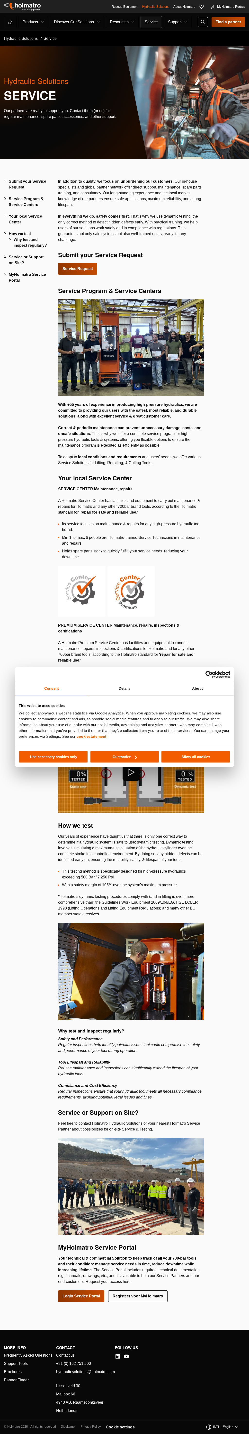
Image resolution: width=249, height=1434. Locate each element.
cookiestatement (92, 736)
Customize (122, 757)
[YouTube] (126, 1356)
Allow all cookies (195, 757)
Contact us (65, 1355)
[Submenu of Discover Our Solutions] (98, 21)
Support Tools (16, 1363)
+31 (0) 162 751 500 (73, 1363)
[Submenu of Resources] (133, 21)
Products (30, 22)
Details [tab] (125, 688)
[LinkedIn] (118, 1356)
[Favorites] (201, 6)
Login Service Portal (81, 1296)
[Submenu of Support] (186, 21)
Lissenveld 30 (68, 1386)
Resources (119, 22)
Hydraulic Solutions (155, 6)
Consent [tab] (51, 688)
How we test (20, 234)
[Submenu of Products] (42, 21)
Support (175, 22)
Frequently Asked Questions (28, 1355)
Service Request (77, 269)
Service (151, 22)
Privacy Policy (90, 1426)
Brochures (13, 1372)
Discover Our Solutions (74, 22)
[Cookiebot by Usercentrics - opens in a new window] (209, 674)
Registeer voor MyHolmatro (138, 1296)
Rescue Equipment (125, 6)
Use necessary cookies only (53, 757)
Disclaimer (68, 1426)
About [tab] (197, 688)
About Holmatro (184, 6)
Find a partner (228, 22)
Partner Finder (16, 1380)
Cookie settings (120, 1427)
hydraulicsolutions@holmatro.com (85, 1372)
